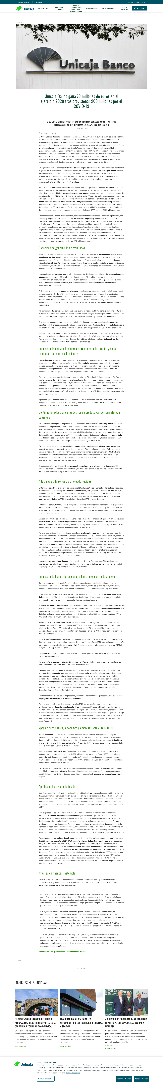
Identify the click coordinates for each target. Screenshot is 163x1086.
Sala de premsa (108, 8)
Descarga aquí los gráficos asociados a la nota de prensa (62, 952)
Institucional (43, 8)
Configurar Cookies (45, 1079)
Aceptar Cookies (141, 1079)
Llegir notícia (20, 1046)
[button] (19, 22)
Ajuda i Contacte (23, 2)
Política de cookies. (73, 1073)
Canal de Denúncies (124, 8)
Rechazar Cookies (124, 1079)
